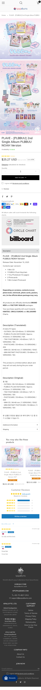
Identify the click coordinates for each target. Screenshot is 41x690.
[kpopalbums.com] (20, 9)
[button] (6, 156)
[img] (6, 529)
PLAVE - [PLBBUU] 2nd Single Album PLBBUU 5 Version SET (12, 476)
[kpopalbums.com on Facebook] (16, 682)
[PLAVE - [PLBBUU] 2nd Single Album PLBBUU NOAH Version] (20, 38)
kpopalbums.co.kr (20, 586)
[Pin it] (12, 196)
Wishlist (6, 189)
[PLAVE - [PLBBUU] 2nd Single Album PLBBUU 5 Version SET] (12, 456)
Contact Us (20, 657)
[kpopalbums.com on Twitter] (20, 682)
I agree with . (16, 183)
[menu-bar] (3, 3)
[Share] (3, 196)
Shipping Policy (30, 619)
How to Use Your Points (30, 626)
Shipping (5, 165)
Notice (30, 610)
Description (7, 251)
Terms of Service (30, 613)
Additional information (10, 425)
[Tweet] (7, 196)
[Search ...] (21, 2)
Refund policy (31, 622)
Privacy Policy (30, 616)
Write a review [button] (20, 516)
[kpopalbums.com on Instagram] (24, 682)
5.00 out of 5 (26, 494)
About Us (20, 654)
